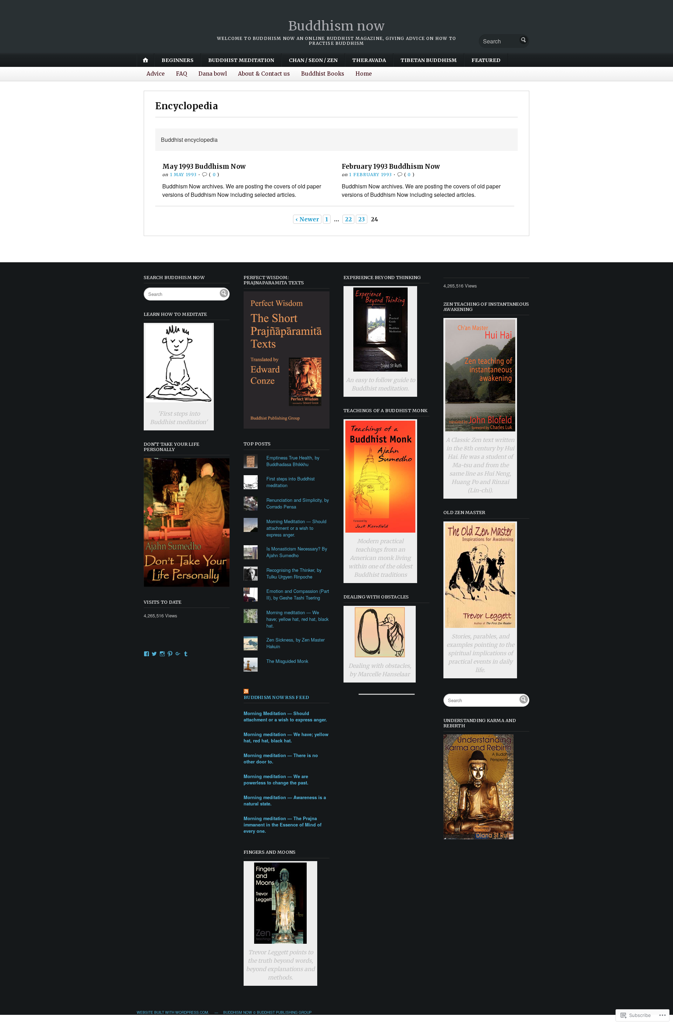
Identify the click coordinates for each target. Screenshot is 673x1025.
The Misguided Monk (287, 661)
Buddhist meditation (241, 60)
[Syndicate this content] (286, 692)
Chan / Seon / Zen (313, 60)
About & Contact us (264, 73)
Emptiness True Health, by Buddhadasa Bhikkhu (292, 461)
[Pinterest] (170, 654)
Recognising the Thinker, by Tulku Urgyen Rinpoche (293, 573)
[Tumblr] (186, 654)
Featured (486, 60)
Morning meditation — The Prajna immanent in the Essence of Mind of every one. (282, 824)
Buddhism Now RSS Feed (276, 697)
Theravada (369, 60)
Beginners (177, 60)
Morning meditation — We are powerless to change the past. (276, 779)
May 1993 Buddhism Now (204, 166)
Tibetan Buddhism (429, 60)
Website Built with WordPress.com (172, 1012)
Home (363, 73)
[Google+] (178, 654)
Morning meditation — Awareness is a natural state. (285, 800)
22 (348, 219)
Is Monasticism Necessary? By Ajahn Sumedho (296, 552)
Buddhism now (336, 26)
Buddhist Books (322, 73)
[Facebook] (146, 654)
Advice (156, 73)
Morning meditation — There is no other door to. (281, 758)
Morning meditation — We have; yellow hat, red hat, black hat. (297, 619)
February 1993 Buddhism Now (391, 166)
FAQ (181, 73)
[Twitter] (154, 654)
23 (361, 219)
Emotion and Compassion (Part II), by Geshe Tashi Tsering (297, 594)
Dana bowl (212, 73)
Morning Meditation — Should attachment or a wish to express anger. (296, 528)
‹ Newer (307, 219)
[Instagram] (162, 654)
